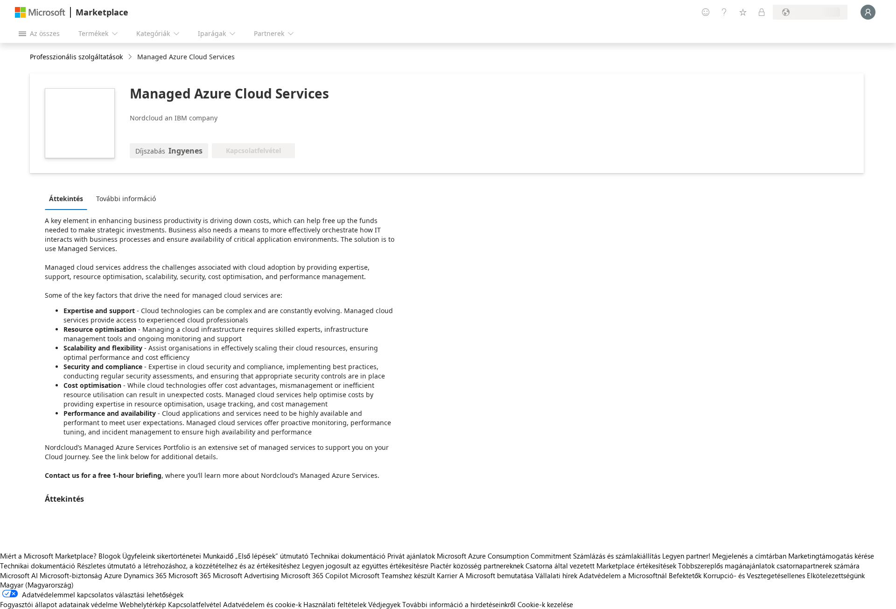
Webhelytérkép (142, 604)
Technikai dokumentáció (347, 555)
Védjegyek (384, 604)
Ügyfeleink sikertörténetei (161, 555)
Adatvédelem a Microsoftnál (623, 575)
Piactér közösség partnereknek (477, 565)
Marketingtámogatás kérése (831, 555)
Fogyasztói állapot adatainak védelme (59, 604)
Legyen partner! (686, 555)
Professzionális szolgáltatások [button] (76, 56)
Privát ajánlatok (411, 555)
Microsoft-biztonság (71, 575)
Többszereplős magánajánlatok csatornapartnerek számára (769, 565)
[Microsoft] (40, 12)
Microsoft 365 (189, 575)
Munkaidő (218, 555)
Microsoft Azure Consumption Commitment (505, 555)
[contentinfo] (130, 57)
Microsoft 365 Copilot (314, 575)
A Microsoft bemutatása (496, 575)
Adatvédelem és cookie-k (262, 604)
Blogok (109, 555)
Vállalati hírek (556, 575)
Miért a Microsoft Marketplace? (48, 555)
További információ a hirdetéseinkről (459, 604)
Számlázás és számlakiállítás (616, 555)
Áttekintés (66, 198)
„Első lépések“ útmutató (271, 555)
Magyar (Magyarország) (37, 584)
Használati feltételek (334, 604)
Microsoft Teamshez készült (392, 575)
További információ (126, 198)
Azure (113, 575)
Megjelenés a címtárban (749, 555)
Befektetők (685, 575)
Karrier (447, 575)
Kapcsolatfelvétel (194, 604)
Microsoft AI (19, 575)
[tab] (68, 198)
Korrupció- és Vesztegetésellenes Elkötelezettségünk (784, 575)
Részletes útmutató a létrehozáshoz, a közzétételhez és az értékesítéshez (188, 565)
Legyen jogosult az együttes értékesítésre (365, 565)
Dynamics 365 (145, 575)
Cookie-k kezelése (545, 604)
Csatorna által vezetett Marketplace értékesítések (600, 565)
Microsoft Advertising (246, 575)
